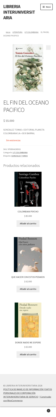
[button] (48, 47)
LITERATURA (17, 32)
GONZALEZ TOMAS (19, 156)
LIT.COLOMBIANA (31, 32)
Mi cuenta (9, 412)
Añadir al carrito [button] (28, 223)
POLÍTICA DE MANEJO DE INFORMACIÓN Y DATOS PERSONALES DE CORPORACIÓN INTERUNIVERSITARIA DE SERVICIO (27, 393)
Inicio (8, 32)
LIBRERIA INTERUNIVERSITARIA (19, 12)
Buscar (28, 412)
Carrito (43, 410)
